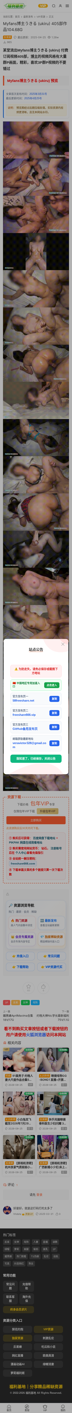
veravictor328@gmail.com (29, 745)
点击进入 (52, 685)
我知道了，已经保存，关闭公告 (36, 758)
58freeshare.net (23, 700)
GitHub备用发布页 (25, 729)
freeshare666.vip (24, 714)
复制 (54, 698)
